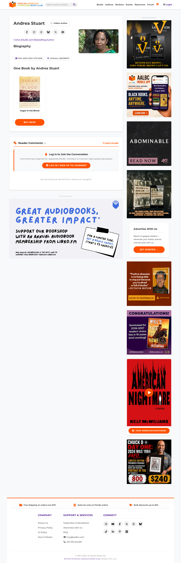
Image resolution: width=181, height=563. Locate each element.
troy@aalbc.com (75, 537)
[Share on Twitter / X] (55, 32)
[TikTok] (106, 531)
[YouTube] (113, 524)
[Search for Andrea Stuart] (98, 41)
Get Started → (149, 249)
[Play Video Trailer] (149, 392)
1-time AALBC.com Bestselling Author (34, 40)
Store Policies (45, 537)
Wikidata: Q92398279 (59, 58)
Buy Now (30, 122)
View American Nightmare (151, 430)
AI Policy (42, 532)
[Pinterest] (119, 531)
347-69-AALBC (74, 542)
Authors (109, 4)
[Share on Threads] (41, 32)
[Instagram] (106, 524)
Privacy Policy (45, 527)
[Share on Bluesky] (48, 32)
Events (129, 4)
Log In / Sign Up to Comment (67, 165)
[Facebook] (119, 524)
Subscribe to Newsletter (76, 523)
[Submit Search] (74, 4)
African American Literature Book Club (82, 559)
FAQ (65, 532)
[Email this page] (62, 32)
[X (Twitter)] (126, 524)
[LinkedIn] (113, 531)
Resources (140, 4)
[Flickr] (126, 531)
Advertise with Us (72, 527)
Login (169, 4)
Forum (150, 4)
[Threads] (133, 524)
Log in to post (111, 143)
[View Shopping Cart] (158, 4)
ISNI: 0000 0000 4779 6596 (30, 58)
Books (100, 4)
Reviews (119, 4)
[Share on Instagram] (34, 32)
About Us (43, 523)
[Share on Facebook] (27, 32)
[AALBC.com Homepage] (26, 4)
